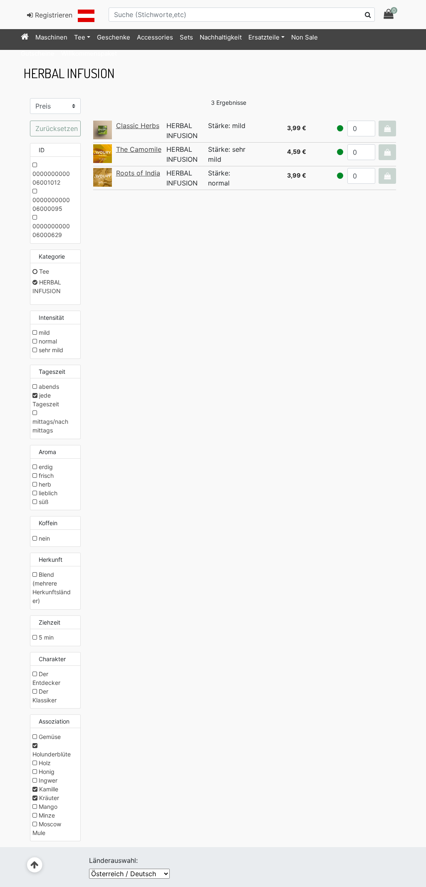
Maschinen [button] (51, 37)
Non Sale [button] (304, 37)
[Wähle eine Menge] (387, 128)
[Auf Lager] (340, 128)
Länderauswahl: (113, 860)
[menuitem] (24, 37)
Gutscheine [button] (37, 53)
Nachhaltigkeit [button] (221, 37)
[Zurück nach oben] (35, 865)
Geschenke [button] (113, 37)
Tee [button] (79, 37)
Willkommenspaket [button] (89, 53)
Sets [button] (186, 37)
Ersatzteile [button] (264, 37)
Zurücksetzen (56, 128)
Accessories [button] (155, 37)
